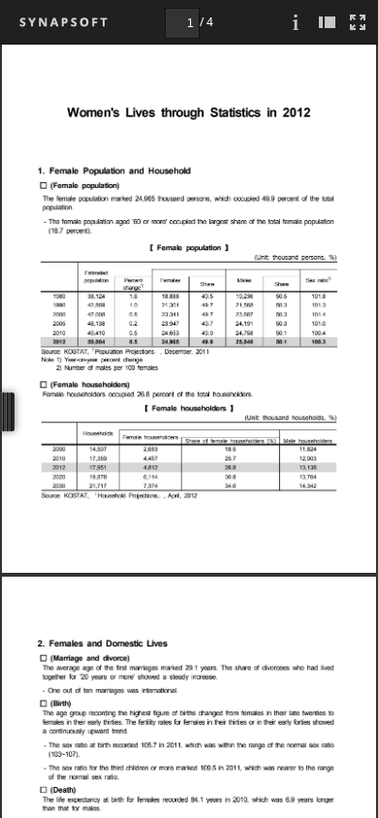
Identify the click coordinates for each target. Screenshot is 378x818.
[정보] (295, 22)
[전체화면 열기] (357, 22)
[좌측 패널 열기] (326, 22)
